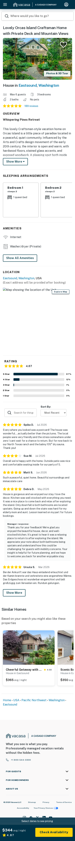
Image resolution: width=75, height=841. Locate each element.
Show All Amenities (20, 258)
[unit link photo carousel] (29, 647)
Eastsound (28, 85)
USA (16, 700)
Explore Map (60, 291)
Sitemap (32, 802)
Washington (48, 85)
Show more (14, 161)
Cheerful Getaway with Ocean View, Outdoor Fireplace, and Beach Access (24, 669)
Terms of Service (64, 802)
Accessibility (23, 808)
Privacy (46, 802)
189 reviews (31, 106)
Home (7, 700)
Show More (14, 592)
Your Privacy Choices (43, 808)
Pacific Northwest (33, 700)
